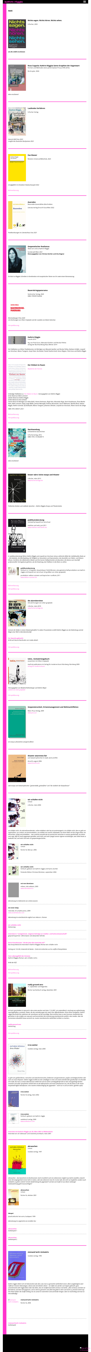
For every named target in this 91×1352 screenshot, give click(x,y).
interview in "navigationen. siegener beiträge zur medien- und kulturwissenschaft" (37, 934)
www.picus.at (32, 713)
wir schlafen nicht (14, 925)
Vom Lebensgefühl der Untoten (19, 956)
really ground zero (14, 1024)
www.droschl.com (34, 763)
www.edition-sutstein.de (29, 577)
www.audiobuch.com (28, 1121)
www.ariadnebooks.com (16, 913)
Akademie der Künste (35, 369)
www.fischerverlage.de (35, 480)
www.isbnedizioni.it (27, 888)
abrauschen (12, 1229)
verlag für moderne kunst (36, 666)
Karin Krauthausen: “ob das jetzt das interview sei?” (26, 943)
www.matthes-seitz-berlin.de (37, 527)
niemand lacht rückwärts (17, 1323)
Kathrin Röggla (14, 1)
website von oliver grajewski (16, 690)
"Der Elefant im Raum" (31, 394)
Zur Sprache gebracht (15, 638)
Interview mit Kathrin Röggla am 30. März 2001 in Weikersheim (30, 1132)
